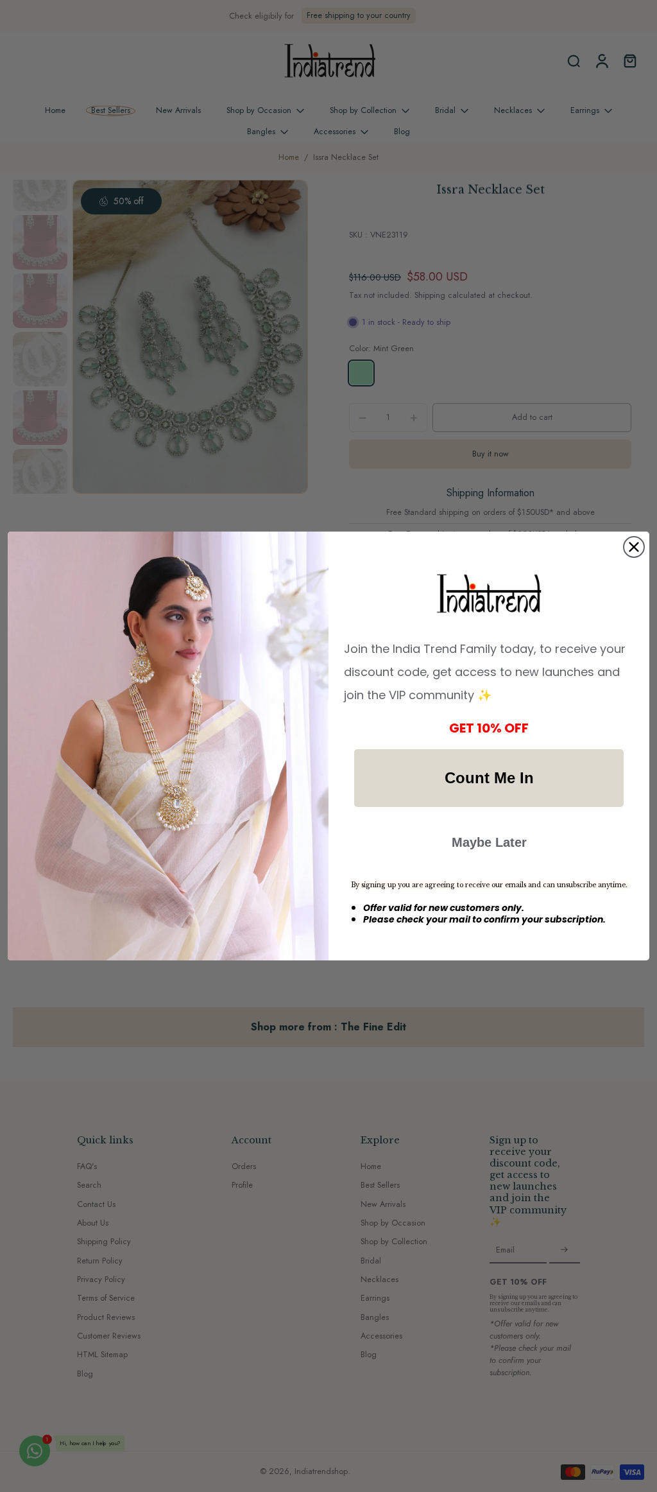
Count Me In (489, 777)
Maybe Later (489, 842)
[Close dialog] (634, 547)
